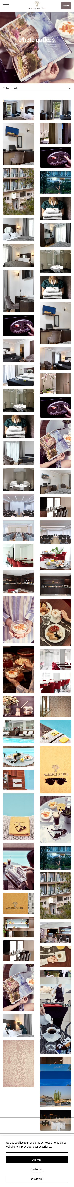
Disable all (37, 1178)
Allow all (37, 1159)
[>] (6, 6)
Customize (37, 1169)
